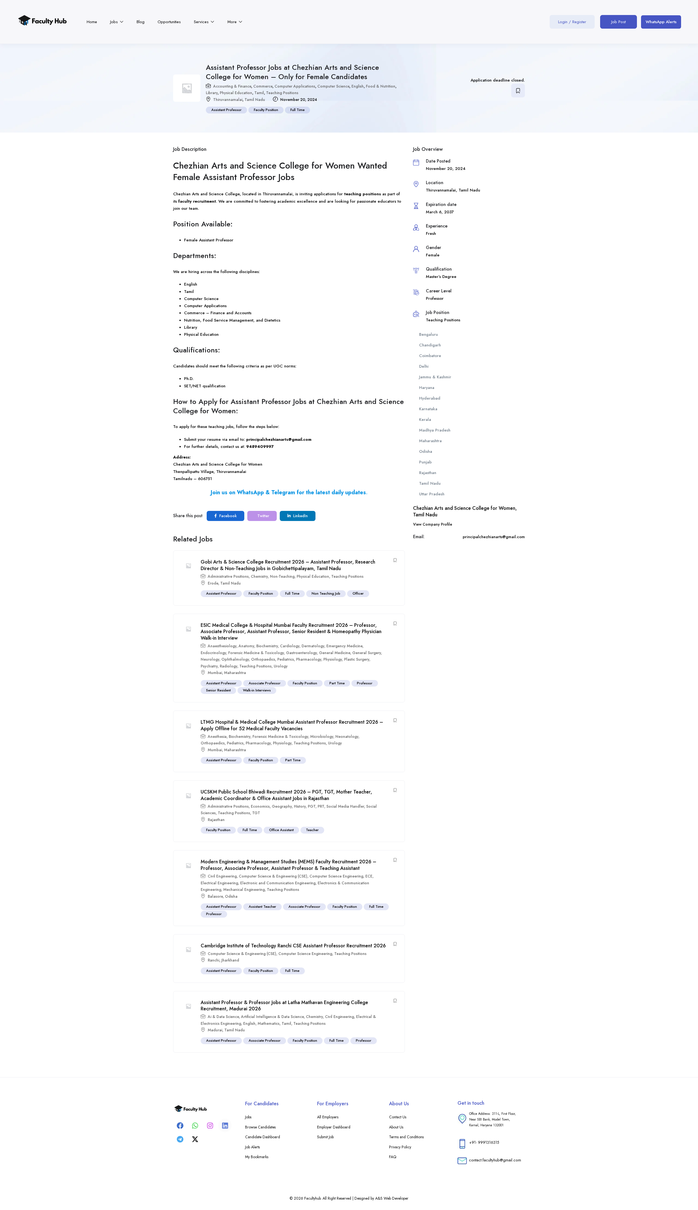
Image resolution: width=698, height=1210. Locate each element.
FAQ (392, 1157)
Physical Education (236, 92)
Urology (281, 666)
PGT (311, 806)
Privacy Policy (400, 1147)
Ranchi (213, 960)
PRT (321, 806)
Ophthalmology (235, 659)
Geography (282, 806)
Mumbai (215, 672)
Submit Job (325, 1137)
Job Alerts (252, 1147)
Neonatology (346, 736)
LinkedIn (300, 516)
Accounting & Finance (232, 86)
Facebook (227, 516)
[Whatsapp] (195, 1125)
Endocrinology (213, 652)
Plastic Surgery (356, 659)
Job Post (618, 22)
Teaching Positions (282, 92)
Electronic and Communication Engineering (277, 883)
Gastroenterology (301, 652)
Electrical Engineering (219, 883)
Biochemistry (267, 646)
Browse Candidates (260, 1127)
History (300, 806)
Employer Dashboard (333, 1127)
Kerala (425, 420)
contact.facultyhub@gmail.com (495, 1160)
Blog (141, 22)
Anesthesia (217, 736)
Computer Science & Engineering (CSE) (273, 876)
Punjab (425, 462)
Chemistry (259, 576)
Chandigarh (430, 345)
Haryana (426, 388)
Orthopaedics (263, 659)
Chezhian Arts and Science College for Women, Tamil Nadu (465, 511)
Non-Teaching (282, 576)
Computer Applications (295, 86)
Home (92, 22)
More (232, 22)
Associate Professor (265, 683)
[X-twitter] (195, 1139)
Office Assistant (281, 829)
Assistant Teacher (262, 906)
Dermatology (313, 646)
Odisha (231, 896)
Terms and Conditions (406, 1137)
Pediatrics (285, 659)
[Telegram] (180, 1139)
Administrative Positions (228, 576)
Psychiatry (209, 666)
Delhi (424, 366)
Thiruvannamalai (227, 99)
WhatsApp (250, 492)
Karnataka (428, 409)
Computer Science (333, 86)
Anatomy (246, 646)
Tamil (259, 92)
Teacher (312, 829)
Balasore (215, 896)
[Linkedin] (225, 1125)
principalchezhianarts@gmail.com (278, 439)
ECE (368, 876)
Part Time (337, 683)
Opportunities (169, 22)
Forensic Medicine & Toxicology (256, 652)
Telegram (283, 492)
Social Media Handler (345, 806)
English (357, 86)
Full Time (297, 109)
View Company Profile (432, 524)
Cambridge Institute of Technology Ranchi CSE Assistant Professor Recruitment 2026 (293, 945)
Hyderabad (429, 398)
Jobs (114, 22)
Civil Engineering (222, 876)
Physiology (332, 659)
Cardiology (289, 646)
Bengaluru (428, 334)
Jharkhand (230, 960)
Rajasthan (216, 819)
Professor (364, 683)
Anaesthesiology (222, 646)
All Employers (327, 1117)
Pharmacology (308, 659)
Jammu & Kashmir (435, 377)
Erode (213, 583)
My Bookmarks (256, 1157)
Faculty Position (266, 109)
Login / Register (572, 22)
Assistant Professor (226, 109)
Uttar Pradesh (431, 494)
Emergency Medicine (344, 646)
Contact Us (397, 1117)
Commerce (262, 86)
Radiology (228, 666)
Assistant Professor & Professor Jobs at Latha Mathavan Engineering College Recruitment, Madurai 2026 (284, 1005)
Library (212, 92)
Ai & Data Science (223, 1016)
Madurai (215, 1030)
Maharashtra (235, 672)
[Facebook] (180, 1125)
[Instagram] (210, 1125)
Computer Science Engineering (336, 876)
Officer (358, 593)
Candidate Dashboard (262, 1137)
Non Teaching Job (326, 593)
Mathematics (268, 1023)
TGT (256, 813)
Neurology (210, 659)
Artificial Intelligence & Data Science (272, 1016)
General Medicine (334, 652)
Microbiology (321, 736)
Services (202, 22)
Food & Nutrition (380, 86)
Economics (260, 806)
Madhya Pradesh (434, 430)
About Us (396, 1127)
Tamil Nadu (255, 99)
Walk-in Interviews (257, 690)
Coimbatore (430, 356)
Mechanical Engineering (244, 889)
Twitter (262, 516)
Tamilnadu (183, 479)
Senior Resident (218, 690)
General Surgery (366, 652)
